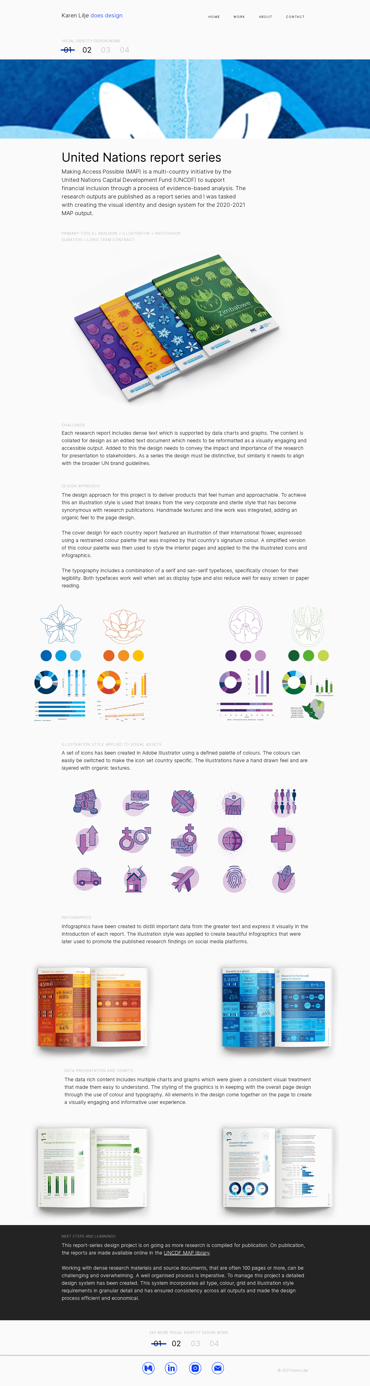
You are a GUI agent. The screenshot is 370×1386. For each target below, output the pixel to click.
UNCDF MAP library (186, 1253)
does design (92, 15)
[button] (239, 16)
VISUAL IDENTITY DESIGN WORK (91, 41)
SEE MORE (159, 1332)
